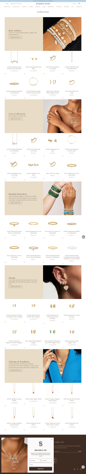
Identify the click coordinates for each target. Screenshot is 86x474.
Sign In (7, 3)
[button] (14, 74)
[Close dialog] (52, 439)
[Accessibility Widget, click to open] (83, 237)
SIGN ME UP (41, 468)
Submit (79, 451)
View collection (15, 37)
